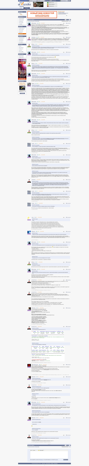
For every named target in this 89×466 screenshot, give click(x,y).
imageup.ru (41, 459)
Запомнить (47, 0)
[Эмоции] (39, 450)
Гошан (34, 44)
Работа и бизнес (21, 29)
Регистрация (54, 0)
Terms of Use (43, 463)
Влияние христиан (22, 28)
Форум (25, 9)
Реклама (52, 463)
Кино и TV (20, 50)
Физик (33, 83)
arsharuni (37, 328)
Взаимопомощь (21, 55)
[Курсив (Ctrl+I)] (32, 450)
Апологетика (21, 33)
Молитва (28, 9)
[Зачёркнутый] (34, 450)
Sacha (33, 217)
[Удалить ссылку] (37, 450)
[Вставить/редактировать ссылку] (36, 450)
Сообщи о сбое (21, 57)
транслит (56, 459)
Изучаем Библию (21, 18)
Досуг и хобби (21, 51)
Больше (70, 21)
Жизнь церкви (21, 22)
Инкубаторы (33, 37)
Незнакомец (34, 23)
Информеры (56, 463)
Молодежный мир (21, 37)
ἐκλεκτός (33, 143)
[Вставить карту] (43, 450)
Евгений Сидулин (35, 364)
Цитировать (69, 23)
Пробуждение (21, 21)
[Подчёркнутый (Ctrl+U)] (33, 450)
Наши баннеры (48, 463)
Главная (20, 13)
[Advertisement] (49, 213)
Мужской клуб (21, 39)
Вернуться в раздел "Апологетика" (33, 21)
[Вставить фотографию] (40, 450)
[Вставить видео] (42, 450)
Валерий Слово (38, 378)
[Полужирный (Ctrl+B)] (31, 450)
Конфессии (20, 32)
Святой (34, 231)
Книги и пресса (21, 47)
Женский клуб (21, 40)
